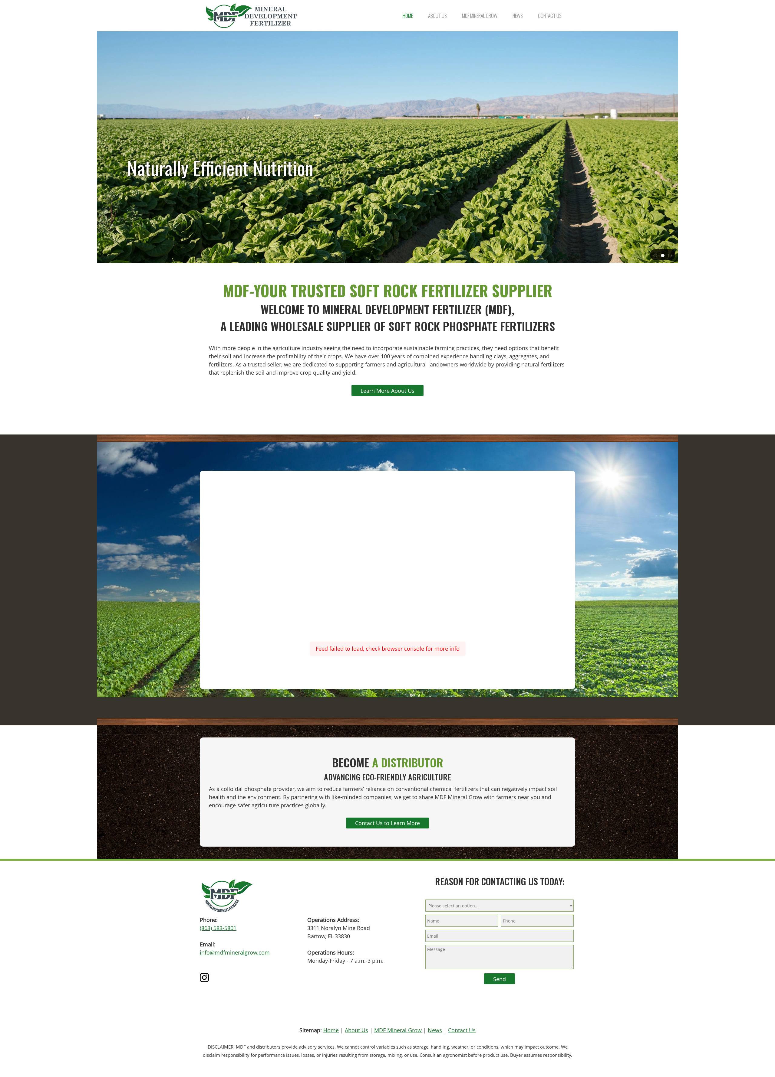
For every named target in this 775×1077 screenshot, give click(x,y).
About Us (356, 1030)
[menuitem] (407, 16)
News (435, 1030)
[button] (655, 255)
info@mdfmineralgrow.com (235, 952)
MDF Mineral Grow (398, 1030)
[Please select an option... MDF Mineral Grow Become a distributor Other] (499, 905)
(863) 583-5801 (218, 928)
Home (331, 1030)
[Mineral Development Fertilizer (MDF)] (251, 15)
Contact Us (462, 1030)
